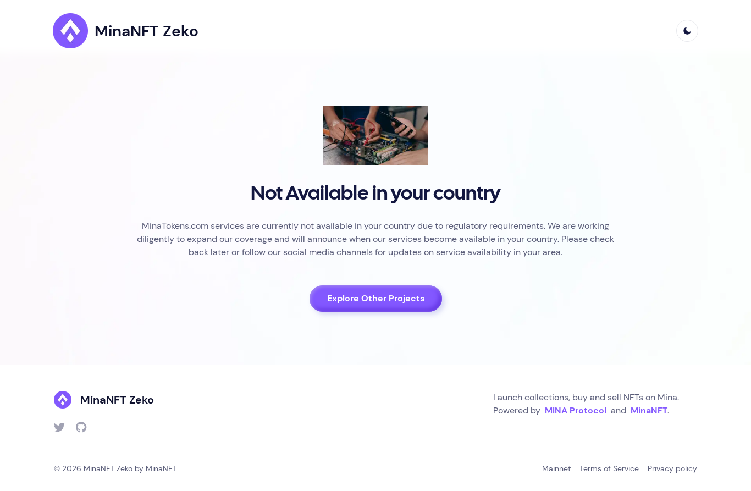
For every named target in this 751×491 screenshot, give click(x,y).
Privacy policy (672, 468)
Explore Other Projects (375, 298)
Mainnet (556, 468)
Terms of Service (609, 468)
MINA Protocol (575, 410)
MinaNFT (649, 410)
